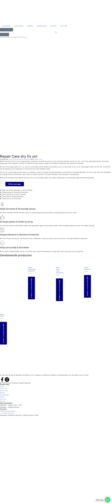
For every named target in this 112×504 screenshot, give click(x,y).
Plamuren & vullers (24, 159)
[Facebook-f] (2, 379)
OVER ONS (63, 26)
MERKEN (30, 26)
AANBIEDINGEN (41, 26)
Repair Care (38, 159)
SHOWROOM (6, 26)
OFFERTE (53, 26)
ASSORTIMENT (19, 26)
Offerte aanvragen (14, 184)
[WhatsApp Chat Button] (107, 499)
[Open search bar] (56, 32)
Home (2, 37)
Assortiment (8, 37)
